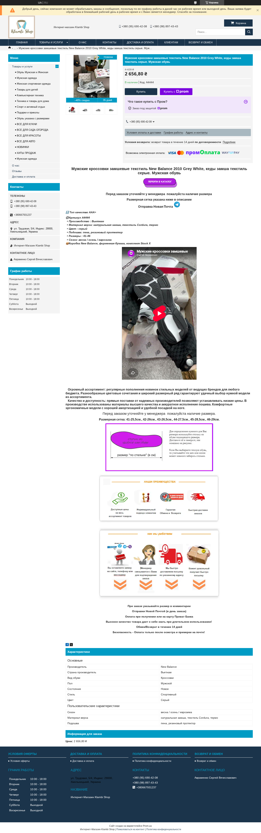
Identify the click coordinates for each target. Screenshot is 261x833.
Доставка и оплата (140, 42)
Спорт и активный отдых (31, 106)
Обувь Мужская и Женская (32, 72)
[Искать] (249, 32)
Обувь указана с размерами (33, 118)
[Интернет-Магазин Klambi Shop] (21, 37)
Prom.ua (147, 826)
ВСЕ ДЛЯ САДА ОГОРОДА (32, 129)
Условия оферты (20, 761)
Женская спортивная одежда (33, 83)
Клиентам (171, 42)
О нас (83, 42)
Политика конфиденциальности (153, 761)
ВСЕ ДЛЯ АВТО (26, 141)
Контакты (109, 42)
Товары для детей (27, 89)
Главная (22, 42)
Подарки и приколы (28, 112)
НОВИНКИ (23, 147)
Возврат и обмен (200, 42)
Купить (141, 91)
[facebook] (67, 645)
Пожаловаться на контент (130, 829)
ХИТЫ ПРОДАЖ (26, 153)
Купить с (169, 91)
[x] (71, 645)
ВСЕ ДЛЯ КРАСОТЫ (29, 135)
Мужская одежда (27, 78)
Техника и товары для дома (33, 101)
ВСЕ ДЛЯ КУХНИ (27, 124)
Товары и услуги (51, 42)
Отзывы (17, 171)
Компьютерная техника (30, 95)
